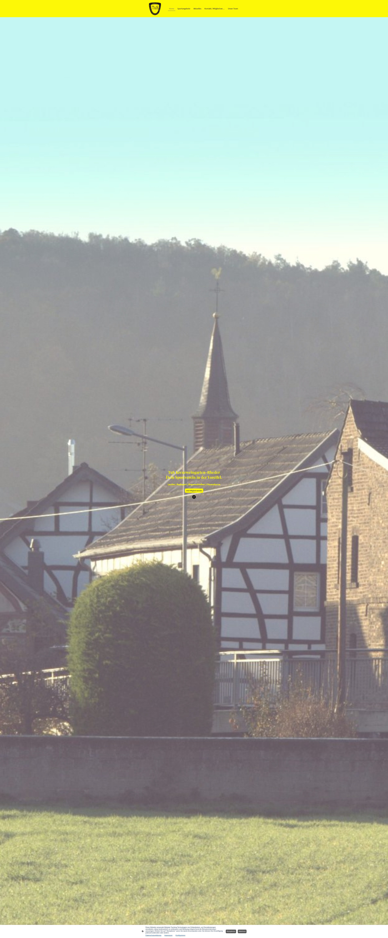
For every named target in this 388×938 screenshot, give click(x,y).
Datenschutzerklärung (153, 935)
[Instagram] (194, 497)
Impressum (168, 935)
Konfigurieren (180, 935)
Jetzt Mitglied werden (194, 490)
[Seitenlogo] (155, 9)
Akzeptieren (231, 931)
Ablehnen (242, 931)
